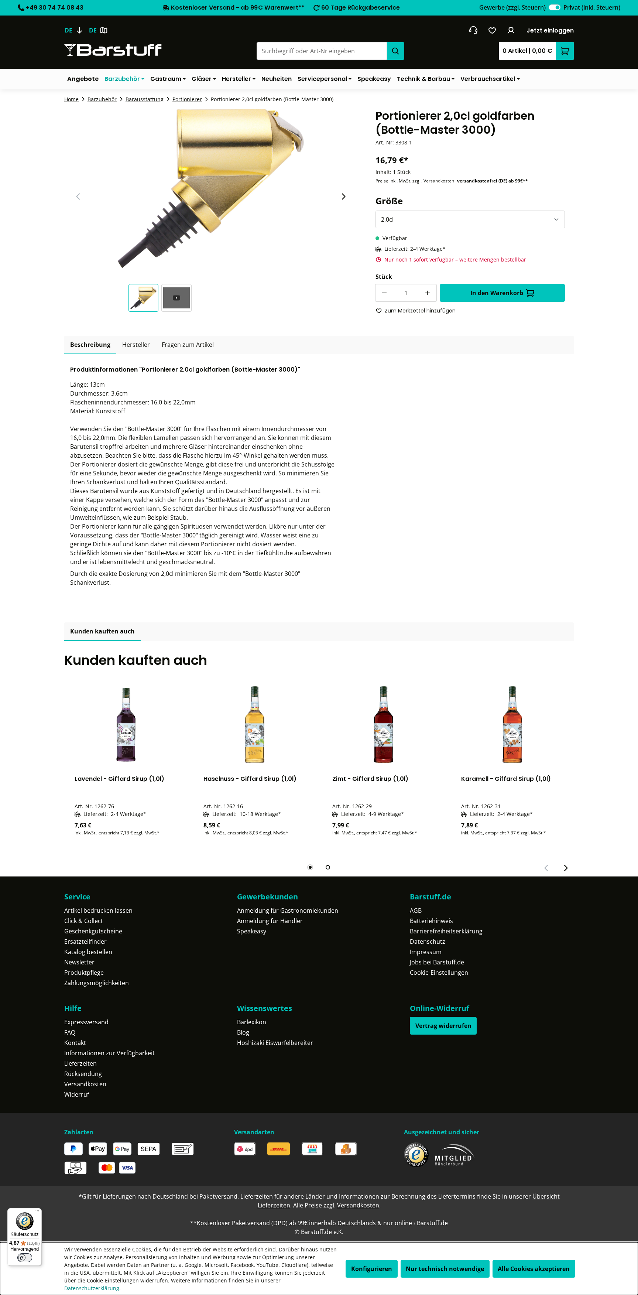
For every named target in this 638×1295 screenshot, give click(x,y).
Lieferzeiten (80, 1063)
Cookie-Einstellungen (439, 972)
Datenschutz (427, 941)
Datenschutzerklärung (91, 1288)
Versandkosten (438, 181)
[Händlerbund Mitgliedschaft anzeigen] (455, 1154)
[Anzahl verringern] (384, 293)
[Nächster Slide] (343, 196)
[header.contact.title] (473, 30)
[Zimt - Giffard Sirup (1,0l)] (383, 724)
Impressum (426, 952)
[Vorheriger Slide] (78, 196)
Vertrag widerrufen (443, 1026)
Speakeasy (251, 931)
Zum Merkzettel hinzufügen (420, 310)
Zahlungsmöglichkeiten (96, 983)
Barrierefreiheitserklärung (446, 931)
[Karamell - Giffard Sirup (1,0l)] (512, 724)
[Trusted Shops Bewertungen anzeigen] (416, 1154)
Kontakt (75, 1043)
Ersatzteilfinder (85, 941)
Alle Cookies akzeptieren (534, 1269)
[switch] (554, 7)
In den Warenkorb (496, 293)
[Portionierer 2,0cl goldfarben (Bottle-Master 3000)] (211, 188)
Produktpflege (84, 972)
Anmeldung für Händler (270, 921)
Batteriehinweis (431, 921)
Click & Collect (83, 921)
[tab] (90, 345)
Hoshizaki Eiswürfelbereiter (275, 1043)
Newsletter (79, 962)
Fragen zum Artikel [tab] (188, 345)
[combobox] (322, 51)
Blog (243, 1032)
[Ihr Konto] (511, 30)
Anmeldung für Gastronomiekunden (287, 910)
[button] (145, 298)
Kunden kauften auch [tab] (102, 631)
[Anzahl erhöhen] (428, 293)
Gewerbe (512, 7)
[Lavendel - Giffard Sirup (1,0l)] (126, 724)
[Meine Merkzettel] (492, 30)
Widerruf (76, 1094)
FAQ (69, 1032)
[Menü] (37, 1212)
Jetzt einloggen (550, 30)
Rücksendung (83, 1074)
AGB (416, 910)
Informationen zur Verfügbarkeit (109, 1053)
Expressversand (86, 1022)
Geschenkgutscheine (93, 931)
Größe (389, 200)
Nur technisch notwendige (445, 1269)
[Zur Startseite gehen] (113, 49)
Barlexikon (251, 1022)
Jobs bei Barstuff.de (437, 962)
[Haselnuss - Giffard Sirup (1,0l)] (254, 724)
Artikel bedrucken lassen (98, 910)
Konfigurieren (371, 1269)
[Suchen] (395, 51)
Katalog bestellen (88, 952)
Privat (591, 7)
